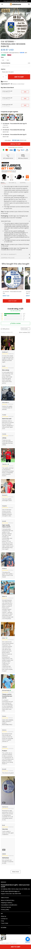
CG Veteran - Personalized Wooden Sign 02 (15, 123)
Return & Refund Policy (7, 900)
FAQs (2, 921)
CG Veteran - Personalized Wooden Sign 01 (14, 134)
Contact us (4, 919)
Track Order (4, 923)
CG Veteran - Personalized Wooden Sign (14, 130)
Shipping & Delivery (6, 903)
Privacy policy (5, 909)
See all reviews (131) (15, 311)
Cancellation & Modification (9, 905)
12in (3, 60)
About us (3, 916)
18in (8, 60)
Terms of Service (6, 907)
